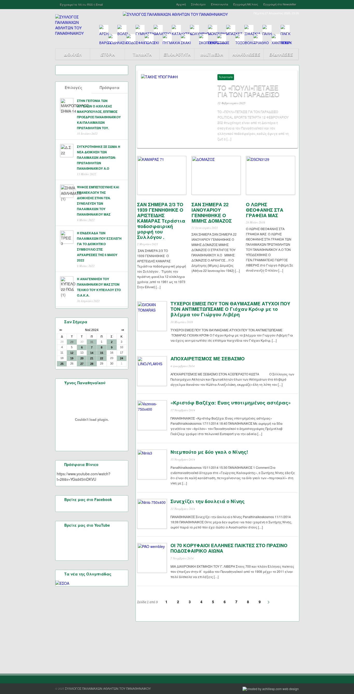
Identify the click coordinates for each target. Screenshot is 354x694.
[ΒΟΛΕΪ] (121, 29)
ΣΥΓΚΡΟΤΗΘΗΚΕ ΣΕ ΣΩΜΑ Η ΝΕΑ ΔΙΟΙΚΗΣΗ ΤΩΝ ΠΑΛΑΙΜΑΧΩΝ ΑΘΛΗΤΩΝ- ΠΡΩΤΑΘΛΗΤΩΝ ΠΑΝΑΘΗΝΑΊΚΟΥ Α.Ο (98, 157)
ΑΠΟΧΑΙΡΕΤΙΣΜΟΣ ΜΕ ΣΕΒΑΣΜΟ (208, 358)
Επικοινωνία (219, 4)
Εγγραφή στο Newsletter (279, 4)
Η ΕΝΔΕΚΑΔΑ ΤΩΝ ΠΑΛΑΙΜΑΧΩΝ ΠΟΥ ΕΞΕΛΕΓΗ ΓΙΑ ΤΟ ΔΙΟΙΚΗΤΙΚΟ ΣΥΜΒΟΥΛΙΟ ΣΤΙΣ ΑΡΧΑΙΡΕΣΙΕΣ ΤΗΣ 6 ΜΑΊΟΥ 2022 (99, 247)
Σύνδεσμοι (198, 4)
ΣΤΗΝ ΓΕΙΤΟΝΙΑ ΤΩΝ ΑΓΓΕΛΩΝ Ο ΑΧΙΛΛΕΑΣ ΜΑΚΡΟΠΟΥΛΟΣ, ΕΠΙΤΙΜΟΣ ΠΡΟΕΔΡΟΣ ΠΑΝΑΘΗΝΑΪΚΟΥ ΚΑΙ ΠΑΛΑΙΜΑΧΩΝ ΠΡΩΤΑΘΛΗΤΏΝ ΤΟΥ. (99, 114)
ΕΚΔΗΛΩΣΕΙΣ (281, 54)
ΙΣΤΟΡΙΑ (107, 54)
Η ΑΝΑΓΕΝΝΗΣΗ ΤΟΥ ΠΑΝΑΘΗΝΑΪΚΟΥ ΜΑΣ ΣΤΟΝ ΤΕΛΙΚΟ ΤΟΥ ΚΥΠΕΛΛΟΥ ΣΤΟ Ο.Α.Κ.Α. (99, 287)
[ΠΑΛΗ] (267, 29)
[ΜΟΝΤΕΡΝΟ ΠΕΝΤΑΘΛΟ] (212, 29)
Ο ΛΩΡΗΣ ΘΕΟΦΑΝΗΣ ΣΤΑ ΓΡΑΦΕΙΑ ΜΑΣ (264, 210)
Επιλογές (73, 87)
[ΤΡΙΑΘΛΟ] (258, 38)
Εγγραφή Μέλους (245, 4)
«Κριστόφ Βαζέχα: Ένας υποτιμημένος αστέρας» (231, 402)
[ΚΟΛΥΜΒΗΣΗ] (194, 29)
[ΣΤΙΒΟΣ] (221, 38)
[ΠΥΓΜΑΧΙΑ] (167, 38)
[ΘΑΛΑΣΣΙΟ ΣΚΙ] (158, 29)
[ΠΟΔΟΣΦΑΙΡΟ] (131, 38)
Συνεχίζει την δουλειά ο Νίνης (208, 501)
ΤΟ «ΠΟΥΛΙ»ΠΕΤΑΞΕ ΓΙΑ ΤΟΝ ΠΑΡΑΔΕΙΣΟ (248, 91)
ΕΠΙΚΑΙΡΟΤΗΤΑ (177, 54)
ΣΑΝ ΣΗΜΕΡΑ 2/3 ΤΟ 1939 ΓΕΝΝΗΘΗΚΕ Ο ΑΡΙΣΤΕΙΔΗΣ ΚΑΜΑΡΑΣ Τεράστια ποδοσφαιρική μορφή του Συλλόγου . (161, 221)
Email (99, 4)
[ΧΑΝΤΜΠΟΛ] (276, 38)
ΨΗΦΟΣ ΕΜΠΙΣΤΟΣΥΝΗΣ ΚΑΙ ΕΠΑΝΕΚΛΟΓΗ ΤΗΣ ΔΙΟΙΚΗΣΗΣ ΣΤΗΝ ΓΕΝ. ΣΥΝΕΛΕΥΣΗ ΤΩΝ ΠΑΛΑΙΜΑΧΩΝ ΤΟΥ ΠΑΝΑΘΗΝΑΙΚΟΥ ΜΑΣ (98, 201)
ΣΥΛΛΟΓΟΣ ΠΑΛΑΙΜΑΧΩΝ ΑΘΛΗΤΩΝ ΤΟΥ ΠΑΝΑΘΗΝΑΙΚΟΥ (108, 688)
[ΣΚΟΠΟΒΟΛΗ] (203, 38)
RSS (90, 4)
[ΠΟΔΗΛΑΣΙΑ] (112, 38)
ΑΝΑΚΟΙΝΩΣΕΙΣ (246, 54)
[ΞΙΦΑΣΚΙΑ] (248, 29)
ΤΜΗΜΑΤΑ (142, 54)
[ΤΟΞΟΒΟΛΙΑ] (239, 38)
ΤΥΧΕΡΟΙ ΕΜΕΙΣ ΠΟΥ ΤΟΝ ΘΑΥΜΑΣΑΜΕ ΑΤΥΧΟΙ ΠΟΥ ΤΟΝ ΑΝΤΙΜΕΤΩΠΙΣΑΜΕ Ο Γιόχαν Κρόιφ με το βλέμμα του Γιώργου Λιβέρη (230, 309)
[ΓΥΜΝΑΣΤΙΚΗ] (140, 29)
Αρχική (181, 4)
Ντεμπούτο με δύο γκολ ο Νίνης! (209, 452)
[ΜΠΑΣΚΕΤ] (230, 29)
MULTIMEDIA (211, 54)
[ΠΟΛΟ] (149, 38)
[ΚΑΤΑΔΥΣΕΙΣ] (176, 29)
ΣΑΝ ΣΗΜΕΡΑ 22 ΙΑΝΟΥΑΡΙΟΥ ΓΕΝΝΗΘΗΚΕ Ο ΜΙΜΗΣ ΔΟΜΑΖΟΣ (212, 212)
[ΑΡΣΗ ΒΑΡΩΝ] (103, 29)
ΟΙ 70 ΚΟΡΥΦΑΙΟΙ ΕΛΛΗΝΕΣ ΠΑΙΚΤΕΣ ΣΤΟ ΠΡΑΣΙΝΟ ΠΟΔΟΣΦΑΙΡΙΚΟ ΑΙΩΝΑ (229, 548)
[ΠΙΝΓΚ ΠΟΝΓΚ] (285, 29)
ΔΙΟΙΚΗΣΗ (73, 54)
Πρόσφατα (109, 87)
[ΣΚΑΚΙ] (185, 38)
